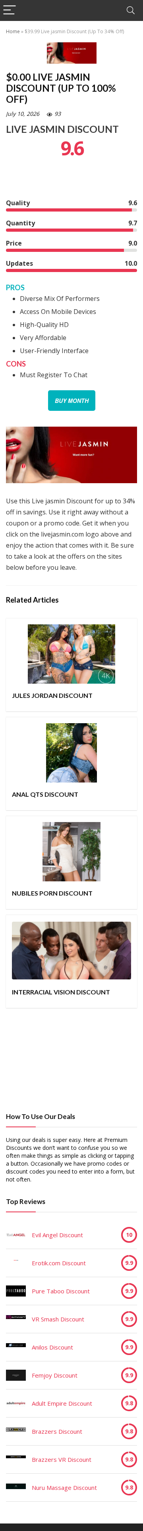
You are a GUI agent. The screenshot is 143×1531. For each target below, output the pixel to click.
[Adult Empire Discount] (16, 1403)
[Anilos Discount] (16, 1347)
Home (13, 31)
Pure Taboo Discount (61, 1291)
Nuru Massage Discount (64, 1487)
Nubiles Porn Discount (52, 893)
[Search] (130, 10)
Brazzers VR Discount (61, 1459)
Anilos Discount (52, 1347)
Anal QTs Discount (45, 794)
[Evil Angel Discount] (16, 1235)
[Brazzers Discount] (16, 1431)
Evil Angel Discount (57, 1235)
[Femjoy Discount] (16, 1375)
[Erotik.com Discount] (16, 1263)
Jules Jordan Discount (52, 695)
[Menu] (9, 10)
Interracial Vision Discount (61, 992)
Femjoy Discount (54, 1375)
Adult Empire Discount (62, 1403)
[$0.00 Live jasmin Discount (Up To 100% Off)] (71, 432)
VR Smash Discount (58, 1319)
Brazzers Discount (57, 1431)
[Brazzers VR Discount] (16, 1459)
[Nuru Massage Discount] (16, 1487)
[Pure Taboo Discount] (16, 1291)
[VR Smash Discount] (16, 1319)
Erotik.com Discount (59, 1263)
